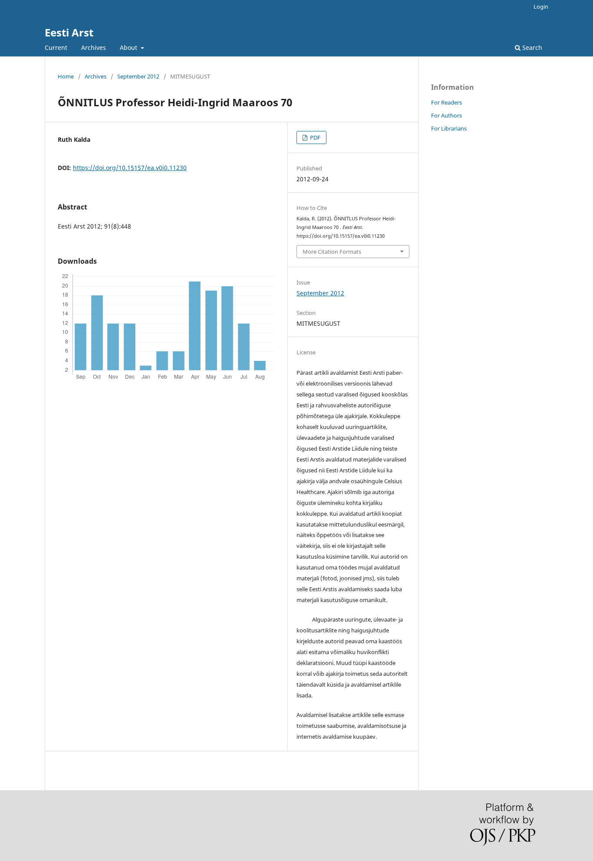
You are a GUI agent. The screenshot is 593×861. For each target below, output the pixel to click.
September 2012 (138, 76)
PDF (314, 137)
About (129, 47)
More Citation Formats (332, 251)
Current (56, 47)
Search (531, 47)
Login (541, 6)
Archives (93, 47)
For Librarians (449, 128)
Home (66, 76)
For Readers (446, 102)
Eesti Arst (69, 32)
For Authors (446, 115)
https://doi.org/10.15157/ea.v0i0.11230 (130, 168)
